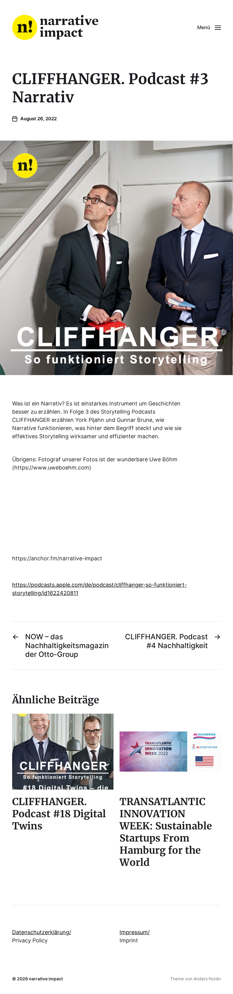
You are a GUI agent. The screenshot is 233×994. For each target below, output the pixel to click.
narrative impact (46, 978)
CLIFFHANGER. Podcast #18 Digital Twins (59, 814)
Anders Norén (207, 978)
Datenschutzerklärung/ (41, 932)
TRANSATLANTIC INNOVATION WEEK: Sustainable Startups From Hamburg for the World (166, 832)
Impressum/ (135, 932)
